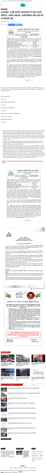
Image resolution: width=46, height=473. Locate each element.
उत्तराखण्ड (2, 9)
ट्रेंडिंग (33, 459)
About (15, 467)
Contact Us (20, 467)
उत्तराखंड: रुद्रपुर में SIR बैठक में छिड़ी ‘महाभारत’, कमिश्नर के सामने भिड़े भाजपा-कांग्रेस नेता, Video (22, 428)
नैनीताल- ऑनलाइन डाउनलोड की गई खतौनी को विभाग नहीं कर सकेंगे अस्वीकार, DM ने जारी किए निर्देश (22, 433)
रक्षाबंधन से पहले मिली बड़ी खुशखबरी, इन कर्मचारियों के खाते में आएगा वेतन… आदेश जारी (20, 423)
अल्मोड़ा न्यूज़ (41, 455)
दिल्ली (36, 459)
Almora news (34, 451)
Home (11, 467)
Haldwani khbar (40, 451)
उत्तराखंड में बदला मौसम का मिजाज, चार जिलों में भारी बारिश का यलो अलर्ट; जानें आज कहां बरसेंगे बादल (22, 378)
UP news (40, 453)
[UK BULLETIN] (23, 5)
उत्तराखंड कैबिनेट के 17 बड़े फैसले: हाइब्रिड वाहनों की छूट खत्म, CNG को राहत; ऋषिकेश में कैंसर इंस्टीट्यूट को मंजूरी (22, 364)
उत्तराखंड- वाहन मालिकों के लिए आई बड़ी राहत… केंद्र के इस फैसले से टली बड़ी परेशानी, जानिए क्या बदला (38, 378)
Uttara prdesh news (35, 455)
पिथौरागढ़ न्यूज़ (40, 459)
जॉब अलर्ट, (5, 9)
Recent (11, 384)
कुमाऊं (38, 457)
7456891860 (14, 472)
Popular (34, 384)
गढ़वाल (41, 457)
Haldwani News (34, 453)
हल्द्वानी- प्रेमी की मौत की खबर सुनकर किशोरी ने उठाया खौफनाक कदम (17, 398)
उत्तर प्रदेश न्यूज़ (34, 457)
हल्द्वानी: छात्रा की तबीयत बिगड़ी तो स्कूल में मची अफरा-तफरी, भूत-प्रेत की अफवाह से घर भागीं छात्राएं (22, 418)
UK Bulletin (6, 470)
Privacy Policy (32, 467)
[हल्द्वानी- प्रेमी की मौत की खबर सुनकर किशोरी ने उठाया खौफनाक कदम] (38, 358)
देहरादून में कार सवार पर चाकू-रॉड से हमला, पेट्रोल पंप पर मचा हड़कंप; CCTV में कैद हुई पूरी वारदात (25, 1)
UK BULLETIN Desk (6, 21)
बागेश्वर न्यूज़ (33, 461)
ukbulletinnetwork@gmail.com (8, 456)
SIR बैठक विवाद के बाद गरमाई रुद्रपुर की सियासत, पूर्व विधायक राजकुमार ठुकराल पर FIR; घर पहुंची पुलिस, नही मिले (7, 364)
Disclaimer (26, 467)
